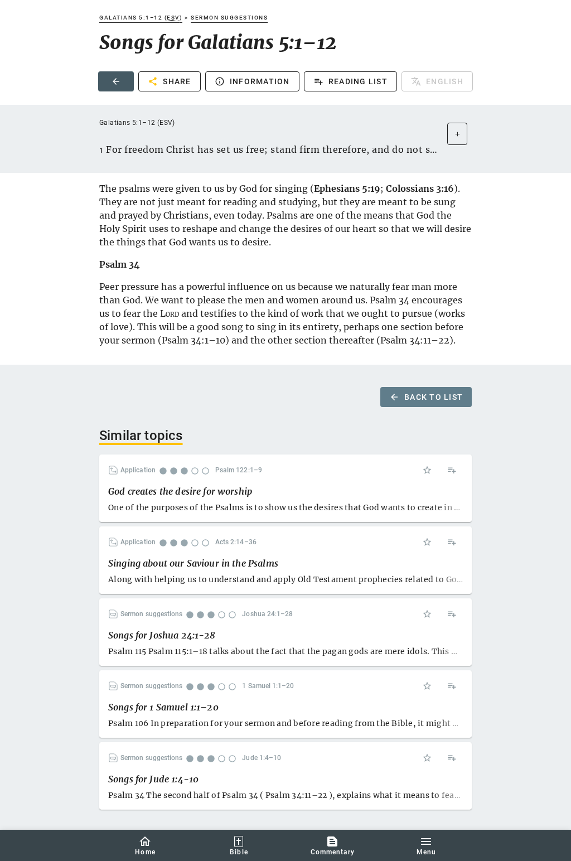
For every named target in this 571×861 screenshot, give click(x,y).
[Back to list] (116, 81)
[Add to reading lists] (452, 470)
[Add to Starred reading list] (427, 470)
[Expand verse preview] (457, 134)
